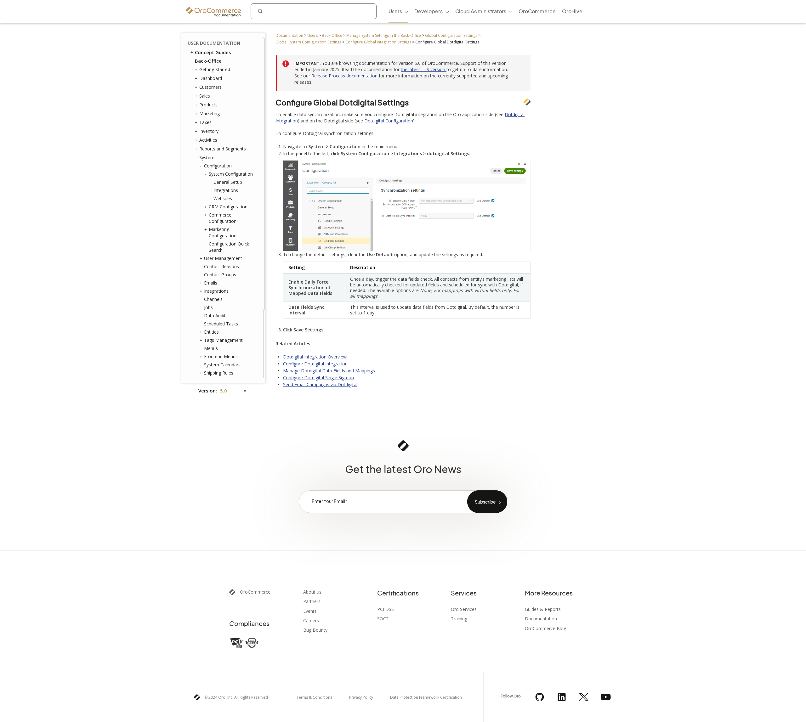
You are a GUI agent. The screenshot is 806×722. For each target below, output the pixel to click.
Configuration (218, 166)
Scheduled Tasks (221, 324)
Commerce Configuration (222, 218)
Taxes (205, 122)
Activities (208, 140)
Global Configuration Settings (451, 35)
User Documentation (214, 43)
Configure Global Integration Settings (378, 42)
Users (312, 35)
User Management (223, 258)
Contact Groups (220, 275)
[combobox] (313, 11)
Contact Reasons (221, 266)
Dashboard (210, 78)
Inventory (209, 131)
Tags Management (223, 340)
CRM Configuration (228, 207)
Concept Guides (213, 52)
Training (459, 619)
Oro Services (464, 609)
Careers (311, 620)
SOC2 (383, 619)
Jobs (208, 307)
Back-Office (332, 35)
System (206, 158)
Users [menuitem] (395, 11)
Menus (211, 348)
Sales (204, 96)
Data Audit (215, 316)
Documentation (289, 35)
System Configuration (231, 174)
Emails (210, 283)
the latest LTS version (423, 69)
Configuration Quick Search (229, 247)
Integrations (225, 190)
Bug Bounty (315, 630)
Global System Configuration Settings (308, 42)
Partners (312, 601)
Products (208, 105)
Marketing (209, 113)
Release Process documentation (344, 76)
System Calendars (222, 365)
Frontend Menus (221, 356)
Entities (211, 332)
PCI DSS (385, 609)
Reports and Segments (222, 149)
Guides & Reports (543, 609)
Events (310, 611)
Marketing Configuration (222, 232)
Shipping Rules (218, 373)
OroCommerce (255, 592)
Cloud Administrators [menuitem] (480, 11)
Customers (210, 87)
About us (312, 592)
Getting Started (214, 69)
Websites (222, 198)
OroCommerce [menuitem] (537, 11)
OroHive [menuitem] (572, 11)
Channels (213, 299)
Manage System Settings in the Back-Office (383, 35)
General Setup (227, 182)
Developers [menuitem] (428, 11)
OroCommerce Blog (545, 628)
